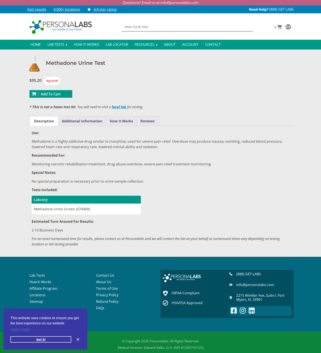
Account (190, 44)
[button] (278, 27)
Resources (145, 44)
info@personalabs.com (179, 2)
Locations (37, 295)
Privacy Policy (107, 295)
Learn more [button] (20, 329)
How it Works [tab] (121, 121)
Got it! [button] (41, 339)
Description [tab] (44, 121)
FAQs (100, 308)
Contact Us (105, 275)
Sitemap (36, 301)
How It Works (86, 44)
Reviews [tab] (147, 121)
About (170, 44)
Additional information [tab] (82, 121)
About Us (103, 281)
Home (36, 44)
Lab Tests (56, 44)
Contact (213, 44)
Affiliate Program (43, 288)
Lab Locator (117, 44)
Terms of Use (107, 288)
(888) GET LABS (281, 9)
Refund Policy (107, 301)
